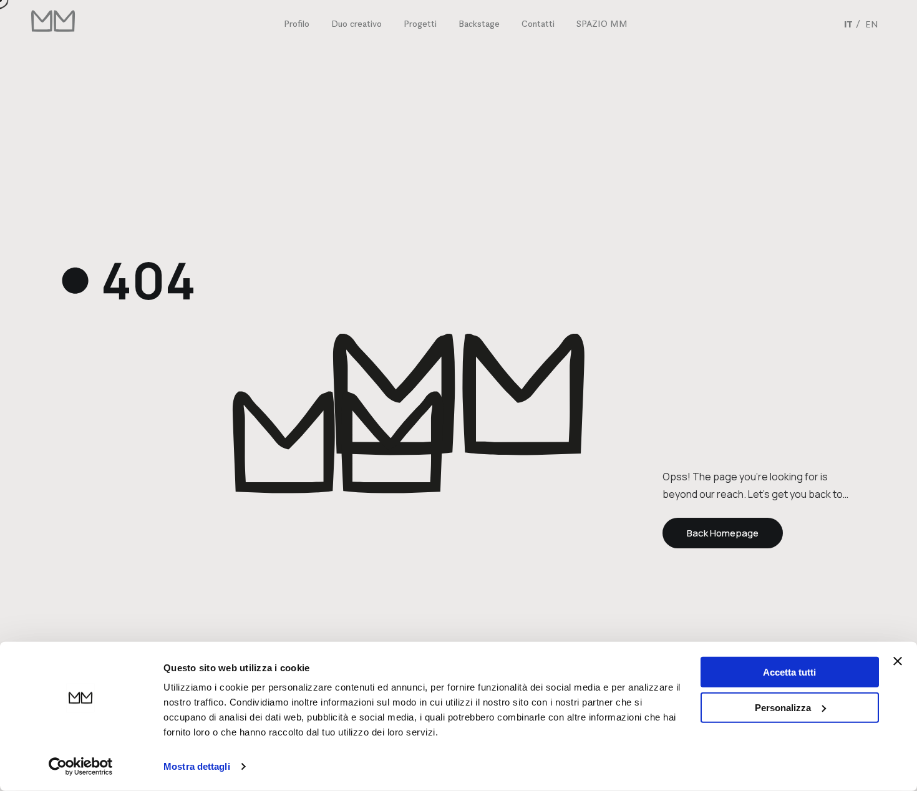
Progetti (420, 23)
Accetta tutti (789, 672)
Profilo (296, 23)
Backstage (479, 23)
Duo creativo (356, 23)
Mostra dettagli (196, 766)
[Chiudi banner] (897, 661)
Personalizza (783, 707)
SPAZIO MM (602, 23)
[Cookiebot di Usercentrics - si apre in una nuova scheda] (80, 766)
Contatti (538, 23)
